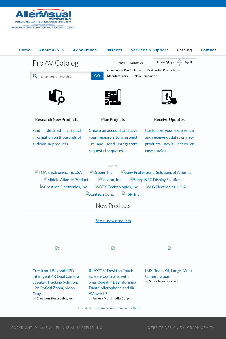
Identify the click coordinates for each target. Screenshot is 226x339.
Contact (208, 50)
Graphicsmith (201, 328)
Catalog (184, 50)
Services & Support (149, 50)
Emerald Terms (87, 308)
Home (24, 50)
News (122, 62)
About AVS (49, 50)
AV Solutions (85, 50)
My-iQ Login (167, 62)
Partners (113, 50)
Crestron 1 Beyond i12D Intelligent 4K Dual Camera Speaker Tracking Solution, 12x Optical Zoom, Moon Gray (55, 282)
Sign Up (189, 62)
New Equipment (146, 76)
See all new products (113, 220)
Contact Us (136, 62)
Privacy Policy (108, 308)
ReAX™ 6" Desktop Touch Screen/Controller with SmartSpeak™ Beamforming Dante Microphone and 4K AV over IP (112, 282)
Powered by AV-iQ (129, 308)
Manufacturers (117, 76)
